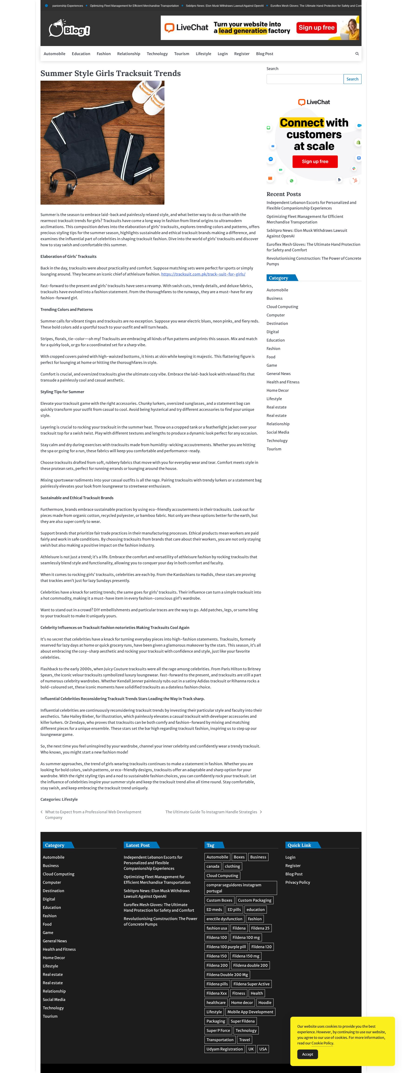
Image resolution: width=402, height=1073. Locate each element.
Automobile (54, 53)
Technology (157, 53)
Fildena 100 (217, 937)
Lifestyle (203, 53)
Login (223, 53)
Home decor (242, 1002)
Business (275, 298)
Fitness (238, 993)
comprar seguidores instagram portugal (234, 888)
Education (81, 53)
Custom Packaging (254, 900)
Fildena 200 (217, 965)
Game (272, 365)
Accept (307, 1054)
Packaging (216, 1021)
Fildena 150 (217, 956)
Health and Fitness (283, 382)
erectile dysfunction (224, 919)
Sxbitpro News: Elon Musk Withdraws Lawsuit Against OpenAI (202, 5)
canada (213, 866)
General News (279, 373)
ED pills (234, 909)
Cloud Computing (282, 306)
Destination (277, 323)
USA (263, 1049)
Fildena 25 (260, 928)
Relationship (128, 53)
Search (272, 68)
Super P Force (218, 1030)
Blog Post (264, 53)
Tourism (181, 53)
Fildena (239, 928)
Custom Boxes (219, 900)
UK (251, 1049)
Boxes (239, 857)
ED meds (214, 909)
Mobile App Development (250, 1012)
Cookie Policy (322, 1043)
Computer (276, 315)
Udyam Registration (225, 1049)
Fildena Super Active (252, 984)
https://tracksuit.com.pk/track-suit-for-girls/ (203, 274)
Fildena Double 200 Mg (227, 974)
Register (242, 53)
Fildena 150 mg (245, 956)
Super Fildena (243, 1021)
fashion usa (217, 928)
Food (271, 357)
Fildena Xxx (217, 993)
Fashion (104, 53)
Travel (244, 1039)
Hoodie (264, 1002)
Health (257, 993)
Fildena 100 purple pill (226, 946)
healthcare (216, 1002)
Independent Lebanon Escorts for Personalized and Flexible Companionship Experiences (153, 863)
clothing (232, 866)
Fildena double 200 (250, 965)
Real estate (277, 407)
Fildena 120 (261, 946)
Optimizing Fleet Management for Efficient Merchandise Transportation (112, 5)
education (256, 909)
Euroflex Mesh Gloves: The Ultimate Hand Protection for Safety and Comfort (296, 5)
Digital (273, 331)
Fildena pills (217, 984)
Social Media (278, 432)
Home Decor (278, 390)
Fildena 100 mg (246, 937)
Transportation (220, 1039)
